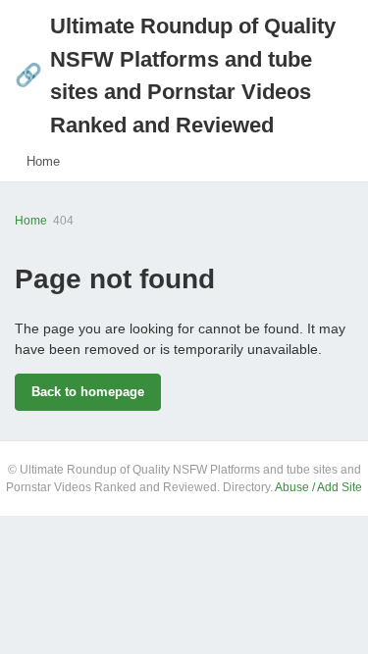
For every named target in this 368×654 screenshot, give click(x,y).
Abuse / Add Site (318, 487)
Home (43, 161)
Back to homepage (87, 391)
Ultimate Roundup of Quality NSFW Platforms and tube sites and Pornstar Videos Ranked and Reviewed (175, 75)
